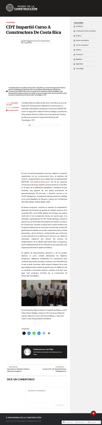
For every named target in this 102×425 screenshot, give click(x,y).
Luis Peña (15, 107)
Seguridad (79, 64)
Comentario (59, 405)
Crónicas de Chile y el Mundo (86, 31)
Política (78, 50)
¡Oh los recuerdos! (82, 45)
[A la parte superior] (93, 413)
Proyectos (79, 54)
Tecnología (79, 68)
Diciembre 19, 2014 (12, 104)
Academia (10, 22)
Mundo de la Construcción (27, 417)
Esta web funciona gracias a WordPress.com (23, 421)
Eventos (78, 36)
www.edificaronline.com (40, 182)
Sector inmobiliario (82, 40)
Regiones (79, 59)
